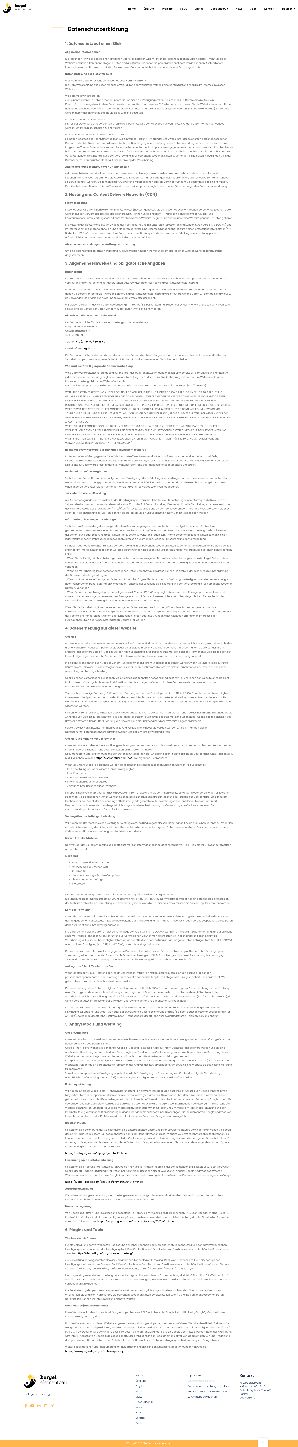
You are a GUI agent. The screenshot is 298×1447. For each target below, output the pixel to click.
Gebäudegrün (219, 9)
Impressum (194, 1375)
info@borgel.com (84, 348)
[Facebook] (25, 1406)
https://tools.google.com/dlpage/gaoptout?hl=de (96, 1153)
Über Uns (149, 9)
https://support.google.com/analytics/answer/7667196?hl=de (135, 1221)
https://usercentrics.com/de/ (113, 758)
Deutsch (287, 9)
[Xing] (52, 1406)
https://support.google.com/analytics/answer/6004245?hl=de (104, 1182)
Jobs (253, 9)
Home (132, 9)
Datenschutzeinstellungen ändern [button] (208, 1386)
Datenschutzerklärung (200, 1381)
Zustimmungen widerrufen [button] (203, 1396)
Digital (199, 9)
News (239, 9)
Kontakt (269, 9)
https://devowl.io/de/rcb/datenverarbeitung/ (105, 1253)
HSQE (183, 9)
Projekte (167, 9)
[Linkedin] (45, 1406)
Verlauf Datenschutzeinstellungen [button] (207, 1391)
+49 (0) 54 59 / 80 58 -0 (90, 341)
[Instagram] (39, 1406)
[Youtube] (32, 1406)
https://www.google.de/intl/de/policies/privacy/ (95, 1351)
